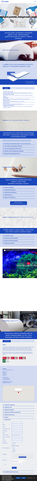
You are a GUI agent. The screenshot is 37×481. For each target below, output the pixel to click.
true (5, 464)
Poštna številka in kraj (6, 428)
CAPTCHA (4, 460)
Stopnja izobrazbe (5, 434)
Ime (3, 422)
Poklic (4, 432)
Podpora (14, 449)
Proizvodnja (14, 450)
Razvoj (13, 452)
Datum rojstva (5, 430)
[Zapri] (21, 389)
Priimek (4, 424)
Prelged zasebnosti (8, 480)
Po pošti (14, 444)
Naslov (4, 426)
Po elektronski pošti (16, 445)
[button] (18, 392)
